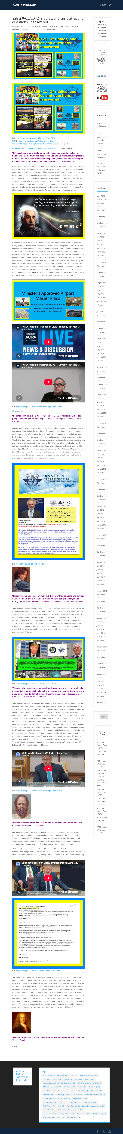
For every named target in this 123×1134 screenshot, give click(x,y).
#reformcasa (49, 1075)
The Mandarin (99, 1114)
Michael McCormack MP (95, 1095)
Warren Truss (73, 1117)
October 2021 (102, 328)
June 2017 (101, 569)
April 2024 (101, 196)
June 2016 (101, 625)
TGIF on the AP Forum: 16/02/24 (101, 773)
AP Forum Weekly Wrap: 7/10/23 (102, 811)
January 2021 (102, 367)
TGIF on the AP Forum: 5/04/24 (101, 754)
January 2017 (102, 591)
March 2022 (101, 301)
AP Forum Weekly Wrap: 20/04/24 (102, 745)
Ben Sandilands (68, 1083)
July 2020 (100, 398)
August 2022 (102, 283)
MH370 (78, 1095)
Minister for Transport (21, 29)
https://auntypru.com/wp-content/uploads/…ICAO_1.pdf (38, 683)
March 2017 (101, 581)
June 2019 (101, 458)
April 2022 (101, 297)
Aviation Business (51, 1083)
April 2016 (101, 633)
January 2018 (102, 535)
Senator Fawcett (75, 1110)
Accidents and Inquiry (42, 26)
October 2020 (102, 384)
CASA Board (70, 1087)
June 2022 (101, 290)
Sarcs (17, 26)
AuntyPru (68, 1079)
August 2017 (102, 562)
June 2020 (101, 402)
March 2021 (101, 357)
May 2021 (100, 350)
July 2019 (100, 454)
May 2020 (100, 405)
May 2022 (100, 294)
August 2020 (102, 394)
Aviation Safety (67, 26)
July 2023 (100, 237)
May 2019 (100, 461)
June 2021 (101, 346)
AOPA (47, 1079)
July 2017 (100, 566)
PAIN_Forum (49, 1106)
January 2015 (102, 703)
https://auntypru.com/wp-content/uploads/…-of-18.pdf (38, 971)
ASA (53, 26)
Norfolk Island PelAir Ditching (54, 1102)
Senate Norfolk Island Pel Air (54, 1110)
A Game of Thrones (38, 697)
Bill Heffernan (84, 1083)
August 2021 (102, 338)
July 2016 (100, 622)
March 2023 (101, 252)
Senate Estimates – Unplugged (101, 163)
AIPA (74, 1075)
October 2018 (102, 496)
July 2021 (100, 342)
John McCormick (94, 1091)
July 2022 (100, 286)
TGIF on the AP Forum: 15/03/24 (101, 764)
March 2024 (101, 199)
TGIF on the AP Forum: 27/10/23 (101, 802)
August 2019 (102, 450)
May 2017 (100, 573)
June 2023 (101, 241)
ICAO (81, 1091)
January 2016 (102, 647)
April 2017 (101, 577)
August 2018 (102, 506)
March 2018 (101, 525)
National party (64, 1098)
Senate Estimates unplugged (93, 1106)
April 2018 (101, 521)
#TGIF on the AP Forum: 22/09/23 (102, 830)
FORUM (102, 5)
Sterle (70, 1114)
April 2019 (101, 465)
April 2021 (101, 353)
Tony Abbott (49, 1117)
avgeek (89, 1079)
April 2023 (101, 248)
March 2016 (101, 636)
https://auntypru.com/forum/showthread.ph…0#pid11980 (39, 407)
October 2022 (102, 272)
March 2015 (101, 692)
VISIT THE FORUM (22, 1079)
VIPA (60, 1117)
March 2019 (101, 469)
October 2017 (102, 552)
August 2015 (102, 674)
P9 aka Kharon (89, 1102)
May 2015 (100, 685)
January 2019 (102, 479)
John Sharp (48, 1095)
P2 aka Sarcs (74, 1102)
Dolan (56, 1091)
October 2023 (102, 223)
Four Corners (69, 1091)
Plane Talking (73, 1106)
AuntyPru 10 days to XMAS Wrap (102, 783)
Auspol (79, 1079)
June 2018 (101, 514)
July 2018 (100, 510)
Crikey (82, 1087)
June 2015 (101, 681)
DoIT (46, 1091)
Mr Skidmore (49, 1098)
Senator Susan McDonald (53, 1114)
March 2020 (101, 413)
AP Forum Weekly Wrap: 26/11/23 (102, 792)
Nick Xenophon (80, 1098)
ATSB (58, 26)
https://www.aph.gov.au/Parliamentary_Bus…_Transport (45, 144)
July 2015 (100, 678)
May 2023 (100, 244)
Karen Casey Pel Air (64, 1095)
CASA (76, 26)
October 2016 (102, 608)
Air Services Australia (89, 1075)
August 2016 (102, 618)
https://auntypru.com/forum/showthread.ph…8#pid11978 (39, 791)
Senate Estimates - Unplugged (43, 29)
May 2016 (100, 629)
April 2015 (101, 689)
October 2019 (102, 440)
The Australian (83, 1114)
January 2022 (102, 311)
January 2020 (102, 423)
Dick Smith (94, 1087)
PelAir (61, 1106)
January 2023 (102, 262)
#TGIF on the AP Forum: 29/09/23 (102, 820)
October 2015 (102, 664)
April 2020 (101, 409)
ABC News (62, 1075)
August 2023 (102, 233)
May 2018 (100, 517)
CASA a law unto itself (52, 1087)
